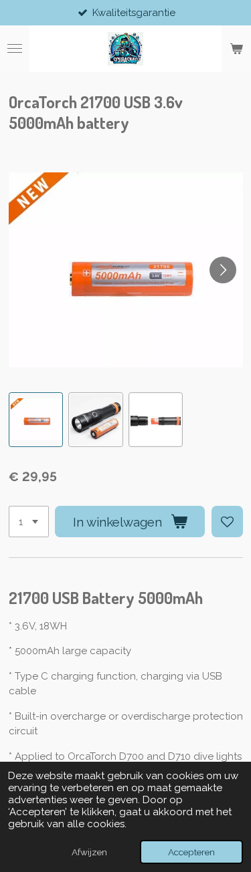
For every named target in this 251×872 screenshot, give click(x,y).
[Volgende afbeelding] (223, 270)
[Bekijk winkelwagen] (236, 48)
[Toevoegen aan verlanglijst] (227, 521)
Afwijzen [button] (89, 852)
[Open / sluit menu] (14, 48)
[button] (36, 419)
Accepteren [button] (191, 852)
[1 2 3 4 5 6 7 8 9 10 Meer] (29, 521)
